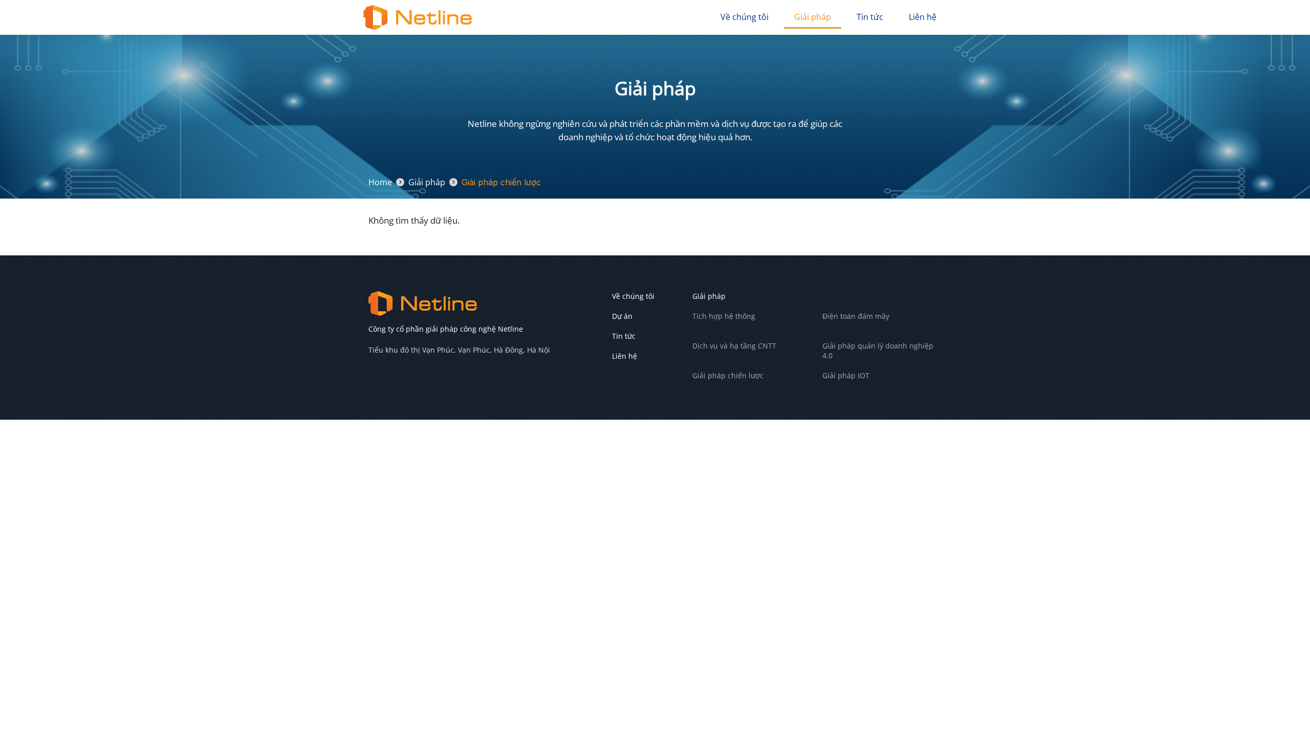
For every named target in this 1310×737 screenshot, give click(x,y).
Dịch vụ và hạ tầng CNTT (734, 346)
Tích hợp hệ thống (723, 316)
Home (380, 182)
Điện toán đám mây (855, 316)
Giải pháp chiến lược (727, 375)
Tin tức (870, 17)
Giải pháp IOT (845, 375)
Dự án (622, 316)
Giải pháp (812, 17)
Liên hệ (922, 17)
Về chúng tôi (744, 17)
